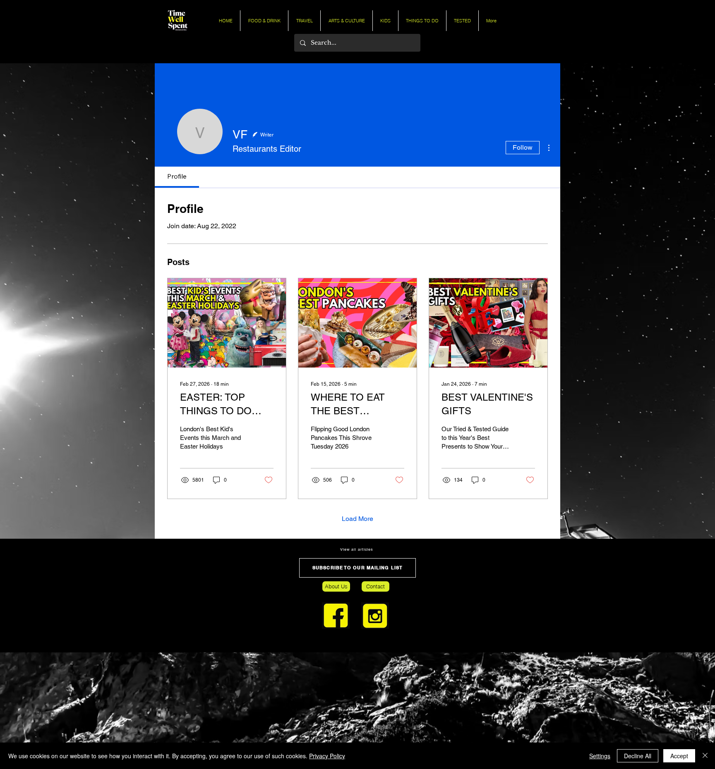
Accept (679, 756)
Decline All (637, 756)
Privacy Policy (327, 756)
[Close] (705, 755)
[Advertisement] (248, 710)
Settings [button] (599, 756)
